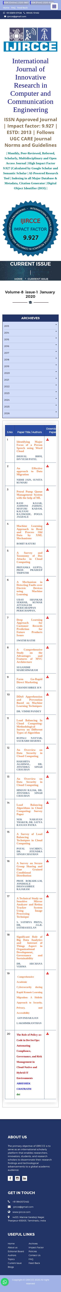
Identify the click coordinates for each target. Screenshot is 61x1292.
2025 (7, 406)
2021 (6, 379)
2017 (6, 352)
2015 (6, 339)
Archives (33, 1243)
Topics (11, 1259)
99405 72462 (32, 13)
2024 (7, 399)
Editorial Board (16, 1251)
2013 (6, 326)
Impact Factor (36, 1247)
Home (6, 7)
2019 (6, 366)
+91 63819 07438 (14, 13)
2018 (6, 359)
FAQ (13, 7)
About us (12, 1247)
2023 (6, 393)
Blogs (11, 1267)
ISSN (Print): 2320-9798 (42, 2)
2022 (7, 386)
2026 (7, 413)
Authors (12, 1255)
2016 (6, 346)
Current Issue (15, 1263)
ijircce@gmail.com (16, 16)
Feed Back (22, 7)
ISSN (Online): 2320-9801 (16, 2)
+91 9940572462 (21, 1201)
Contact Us (34, 1255)
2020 (7, 373)
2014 (6, 332)
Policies (33, 1251)
